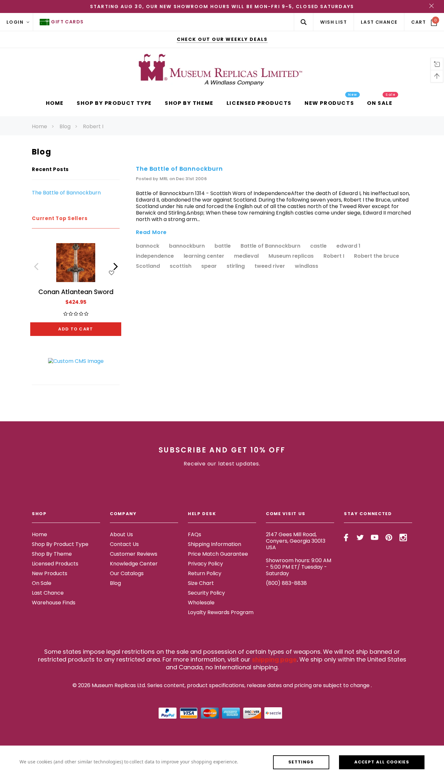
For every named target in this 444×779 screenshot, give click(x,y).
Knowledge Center (134, 563)
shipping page (274, 659)
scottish (180, 266)
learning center (204, 256)
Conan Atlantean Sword (75, 292)
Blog (65, 126)
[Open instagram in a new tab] (403, 537)
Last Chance (48, 593)
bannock (147, 246)
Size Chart (201, 583)
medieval (246, 256)
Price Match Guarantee (218, 554)
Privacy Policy (205, 563)
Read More (151, 232)
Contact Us (124, 544)
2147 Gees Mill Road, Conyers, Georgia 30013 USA (295, 541)
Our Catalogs (127, 573)
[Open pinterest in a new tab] (389, 537)
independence (155, 256)
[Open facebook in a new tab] (346, 537)
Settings (301, 762)
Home (39, 126)
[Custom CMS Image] (76, 361)
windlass (306, 266)
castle (318, 246)
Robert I (93, 126)
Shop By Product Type (60, 544)
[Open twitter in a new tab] (360, 537)
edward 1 (348, 246)
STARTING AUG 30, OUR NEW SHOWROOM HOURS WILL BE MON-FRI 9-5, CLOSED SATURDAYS (222, 6)
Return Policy (204, 573)
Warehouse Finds (53, 602)
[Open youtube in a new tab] (375, 537)
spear (209, 266)
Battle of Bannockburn (270, 246)
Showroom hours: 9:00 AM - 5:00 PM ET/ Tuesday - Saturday (298, 567)
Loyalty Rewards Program (221, 612)
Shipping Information (214, 544)
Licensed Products (55, 563)
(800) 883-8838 (286, 583)
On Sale (41, 583)
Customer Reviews (133, 554)
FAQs (194, 534)
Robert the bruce (376, 256)
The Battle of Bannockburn (66, 192)
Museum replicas (291, 256)
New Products (49, 573)
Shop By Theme (52, 554)
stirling (236, 266)
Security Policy (206, 593)
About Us (121, 534)
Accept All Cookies (381, 762)
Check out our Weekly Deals (222, 39)
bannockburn (187, 246)
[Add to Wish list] (111, 272)
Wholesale (201, 602)
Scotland (148, 266)
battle (223, 246)
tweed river (270, 266)
